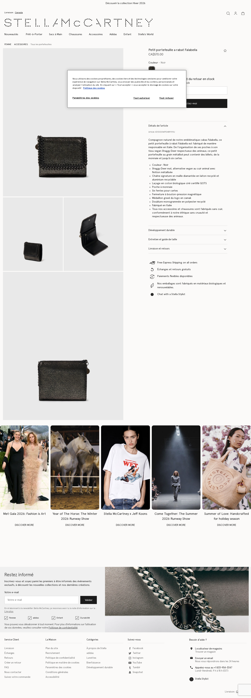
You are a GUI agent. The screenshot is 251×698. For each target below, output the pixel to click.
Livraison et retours (159, 249)
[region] (127, 89)
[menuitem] (13, 34)
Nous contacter (12, 672)
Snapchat (138, 672)
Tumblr (136, 667)
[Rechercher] (228, 13)
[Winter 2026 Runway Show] (75, 467)
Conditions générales (57, 672)
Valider (88, 600)
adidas (36, 618)
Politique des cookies (94, 88)
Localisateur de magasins (208, 649)
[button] (63, 122)
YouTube (137, 663)
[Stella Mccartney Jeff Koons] (125, 467)
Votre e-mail (11, 592)
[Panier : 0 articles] (243, 13)
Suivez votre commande (17, 677)
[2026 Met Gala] (24, 467)
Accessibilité (52, 677)
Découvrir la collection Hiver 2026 (125, 3)
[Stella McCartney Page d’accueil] (78, 23)
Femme (12, 618)
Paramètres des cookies (58, 667)
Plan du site (52, 648)
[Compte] (235, 13)
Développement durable (161, 230)
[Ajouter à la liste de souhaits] (225, 50)
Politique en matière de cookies (62, 663)
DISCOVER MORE (24, 525)
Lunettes (91, 658)
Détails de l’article (158, 126)
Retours (8, 658)
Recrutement (53, 653)
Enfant (60, 618)
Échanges (9, 653)
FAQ (6, 667)
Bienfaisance (93, 663)
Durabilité (85, 618)
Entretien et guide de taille (162, 240)
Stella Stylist (202, 679)
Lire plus (8, 611)
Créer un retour (12, 663)
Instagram (138, 658)
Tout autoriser (141, 98)
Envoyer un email (204, 658)
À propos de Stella (96, 648)
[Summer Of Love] (226, 467)
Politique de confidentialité (63, 628)
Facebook (138, 648)
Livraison (9, 648)
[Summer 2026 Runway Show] (176, 467)
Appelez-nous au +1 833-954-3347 (213, 668)
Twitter (137, 653)
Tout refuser (166, 98)
